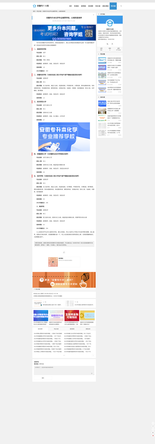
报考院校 (83, 6)
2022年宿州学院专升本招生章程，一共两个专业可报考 (47, 344)
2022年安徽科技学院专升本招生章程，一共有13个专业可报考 (49, 338)
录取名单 (88, 329)
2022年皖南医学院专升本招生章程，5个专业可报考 (77, 349)
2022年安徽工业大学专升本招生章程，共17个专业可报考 (78, 333)
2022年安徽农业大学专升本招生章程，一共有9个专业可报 (48, 341)
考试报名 (76, 6)
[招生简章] (64, 355)
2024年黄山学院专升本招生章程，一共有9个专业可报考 (48, 333)
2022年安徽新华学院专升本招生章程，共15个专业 (46, 346)
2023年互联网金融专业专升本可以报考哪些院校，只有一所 (71, 324)
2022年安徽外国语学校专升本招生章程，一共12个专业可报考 (79, 351)
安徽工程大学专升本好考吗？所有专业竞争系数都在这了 (114, 103)
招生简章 (90, 6)
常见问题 (113, 6)
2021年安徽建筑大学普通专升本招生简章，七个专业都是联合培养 (114, 132)
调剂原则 (72, 329)
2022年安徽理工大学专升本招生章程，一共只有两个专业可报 (79, 338)
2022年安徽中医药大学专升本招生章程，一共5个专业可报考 (79, 341)
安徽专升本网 (43, 6)
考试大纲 (97, 6)
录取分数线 (105, 6)
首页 (70, 6)
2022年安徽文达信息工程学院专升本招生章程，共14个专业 (79, 346)
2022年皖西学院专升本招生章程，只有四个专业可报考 (47, 349)
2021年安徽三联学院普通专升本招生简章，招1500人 (113, 125)
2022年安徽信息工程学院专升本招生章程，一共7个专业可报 (79, 344)
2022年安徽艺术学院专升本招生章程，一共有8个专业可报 (78, 336)
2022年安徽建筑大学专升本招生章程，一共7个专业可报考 (48, 336)
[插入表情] (91, 373)
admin (38, 293)
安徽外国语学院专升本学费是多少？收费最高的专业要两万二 (114, 118)
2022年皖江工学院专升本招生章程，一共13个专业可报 (48, 351)
